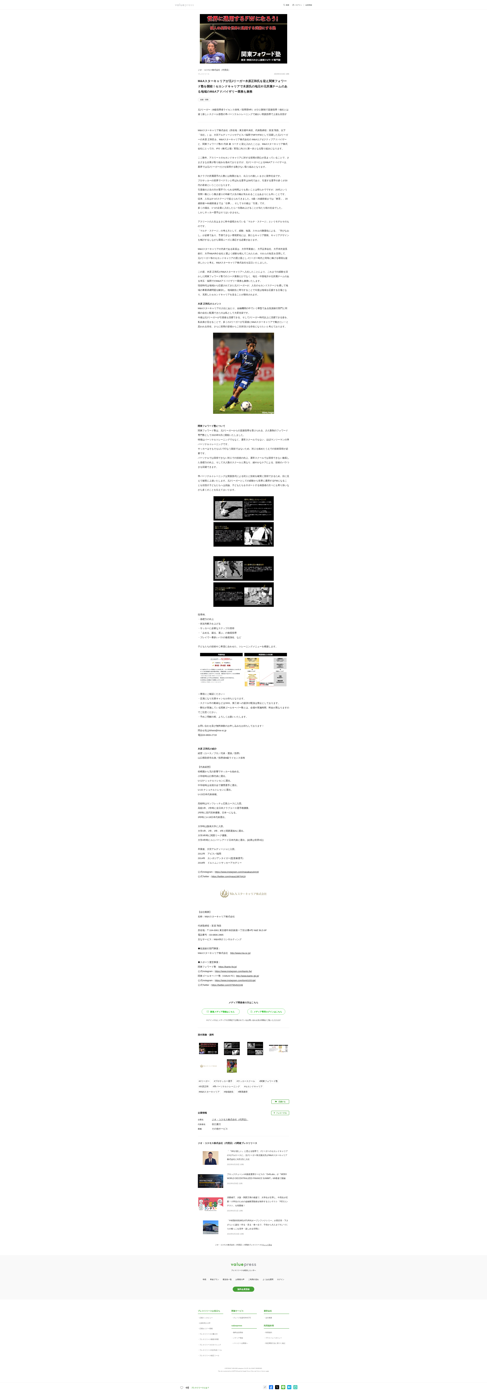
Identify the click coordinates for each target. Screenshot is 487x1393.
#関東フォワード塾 (268, 1081)
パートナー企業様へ (240, 1343)
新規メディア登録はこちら (222, 1012)
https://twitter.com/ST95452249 (227, 985)
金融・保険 (204, 100)
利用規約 (268, 1332)
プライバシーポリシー (273, 1338)
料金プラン (214, 1279)
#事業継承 (243, 1092)
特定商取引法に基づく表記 (275, 1343)
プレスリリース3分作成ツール (210, 1350)
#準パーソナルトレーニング (226, 1086)
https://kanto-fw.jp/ (227, 967)
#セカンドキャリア (253, 1086)
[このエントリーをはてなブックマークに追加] (289, 1389)
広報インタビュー (206, 1318)
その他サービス (220, 1129)
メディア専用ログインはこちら (268, 1012)
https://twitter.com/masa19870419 (228, 876)
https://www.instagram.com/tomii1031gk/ (235, 980)
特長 (204, 1279)
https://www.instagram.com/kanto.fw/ (233, 971)
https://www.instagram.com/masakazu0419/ (237, 872)
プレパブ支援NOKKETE (242, 1318)
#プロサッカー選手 (223, 1081)
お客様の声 (240, 1279)
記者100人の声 (204, 1323)
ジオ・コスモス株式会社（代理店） (214, 70)
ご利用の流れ (253, 1279)
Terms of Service (261, 1371)
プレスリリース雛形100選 (209, 1339)
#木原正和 (203, 1086)
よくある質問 (268, 1279)
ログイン (298, 5)
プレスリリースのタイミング (210, 1345)
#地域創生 (229, 1092)
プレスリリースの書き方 (208, 1334)
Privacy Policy (250, 1371)
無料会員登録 (243, 1289)
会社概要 (268, 1318)
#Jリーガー (204, 1081)
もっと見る (267, 1245)
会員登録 (308, 5)
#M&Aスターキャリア (209, 1092)
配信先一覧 (227, 1279)
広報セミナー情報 (206, 1328)
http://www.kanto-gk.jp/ (247, 976)
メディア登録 (238, 1338)
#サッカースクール (246, 1081)
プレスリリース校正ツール (209, 1355)
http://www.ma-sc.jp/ (240, 953)
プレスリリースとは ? (200, 1388)
